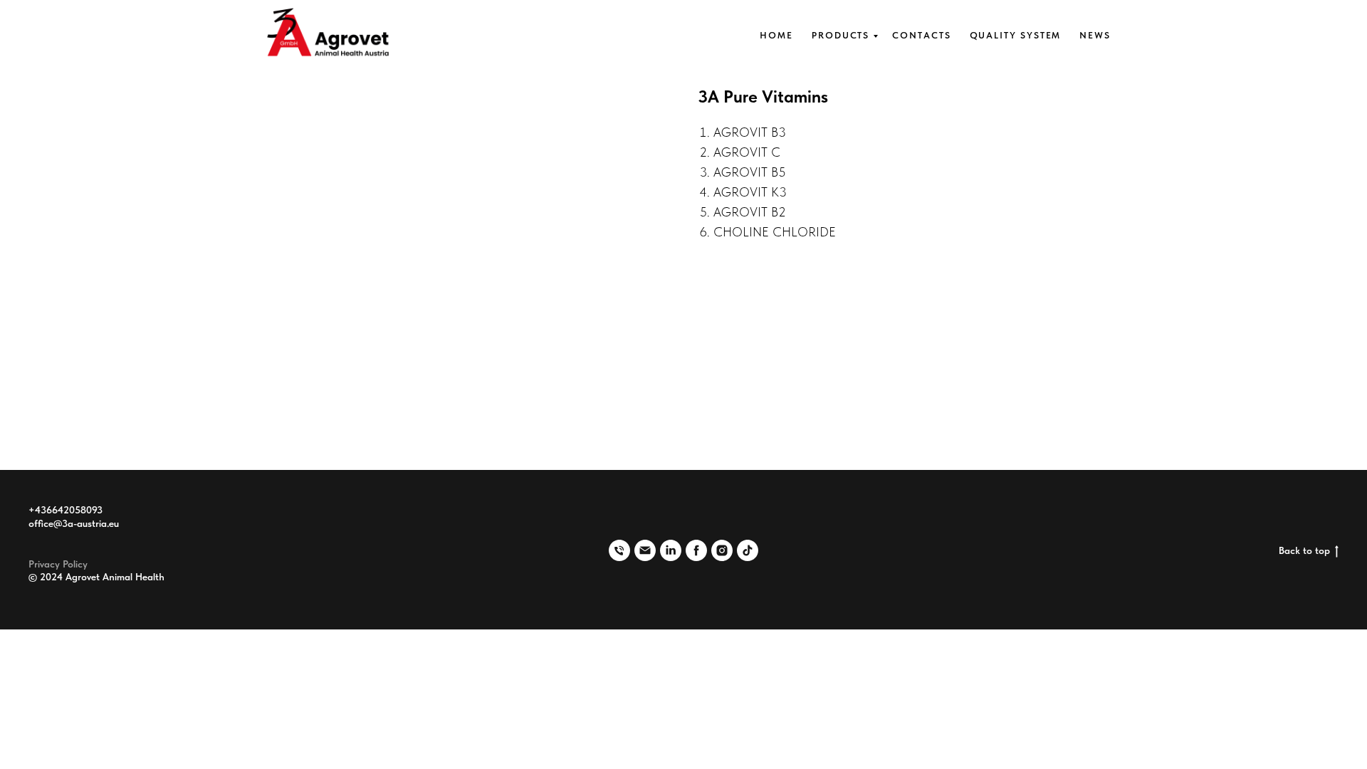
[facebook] (696, 550)
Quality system (1016, 35)
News (1095, 35)
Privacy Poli (53, 564)
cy (83, 564)
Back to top (1304, 550)
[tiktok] (747, 550)
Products (840, 35)
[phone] (619, 550)
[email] (645, 550)
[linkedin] (670, 550)
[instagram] (722, 550)
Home (776, 35)
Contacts (921, 35)
